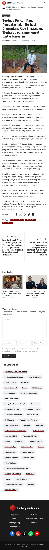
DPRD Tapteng (10, 393)
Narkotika (39, 425)
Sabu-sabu (30, 474)
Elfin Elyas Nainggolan (28, 393)
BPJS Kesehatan (34, 377)
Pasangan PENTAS (30, 436)
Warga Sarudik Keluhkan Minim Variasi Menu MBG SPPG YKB (11, 293)
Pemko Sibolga (10, 447)
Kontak (14, 519)
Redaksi (34, 523)
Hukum (23, 7)
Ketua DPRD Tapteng (32, 409)
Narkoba (27, 425)
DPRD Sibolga (37, 388)
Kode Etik (34, 515)
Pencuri (21, 220)
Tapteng (6, 16)
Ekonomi (15, 7)
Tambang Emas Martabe (13, 484)
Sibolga (7, 479)
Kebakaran (35, 404)
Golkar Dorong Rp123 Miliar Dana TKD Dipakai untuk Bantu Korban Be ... (36, 293)
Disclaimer (14, 515)
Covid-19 (24, 382)
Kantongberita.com (14, 2)
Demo (24, 388)
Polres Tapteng (30, 220)
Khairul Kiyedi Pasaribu (13, 415)
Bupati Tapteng (10, 382)
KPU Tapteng (9, 420)
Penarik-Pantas (26, 447)
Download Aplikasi (13, 9)
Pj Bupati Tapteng (11, 457)
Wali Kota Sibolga (11, 490)
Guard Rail (13, 220)
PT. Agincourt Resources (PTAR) (16, 468)
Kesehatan (32, 7)
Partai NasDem (38, 431)
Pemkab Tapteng (36, 441)
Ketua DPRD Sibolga (12, 409)
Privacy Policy (14, 523)
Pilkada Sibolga (10, 452)
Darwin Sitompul (11, 388)
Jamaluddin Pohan (11, 398)
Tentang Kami (14, 526)
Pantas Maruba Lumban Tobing (16, 431)
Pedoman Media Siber (34, 519)
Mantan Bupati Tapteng (28, 420)
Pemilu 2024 (19, 441)
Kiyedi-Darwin (32, 415)
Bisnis (8, 7)
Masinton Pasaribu (11, 425)
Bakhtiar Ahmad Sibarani (14, 377)
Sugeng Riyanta (21, 479)
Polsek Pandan (8, 223)
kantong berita (11, 41)
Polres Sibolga (28, 457)
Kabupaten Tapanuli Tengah (15, 404)
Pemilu (7, 441)
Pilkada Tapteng (28, 452)
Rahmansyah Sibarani (13, 474)
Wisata (40, 7)
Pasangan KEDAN (11, 436)
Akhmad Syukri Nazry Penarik (16, 372)
